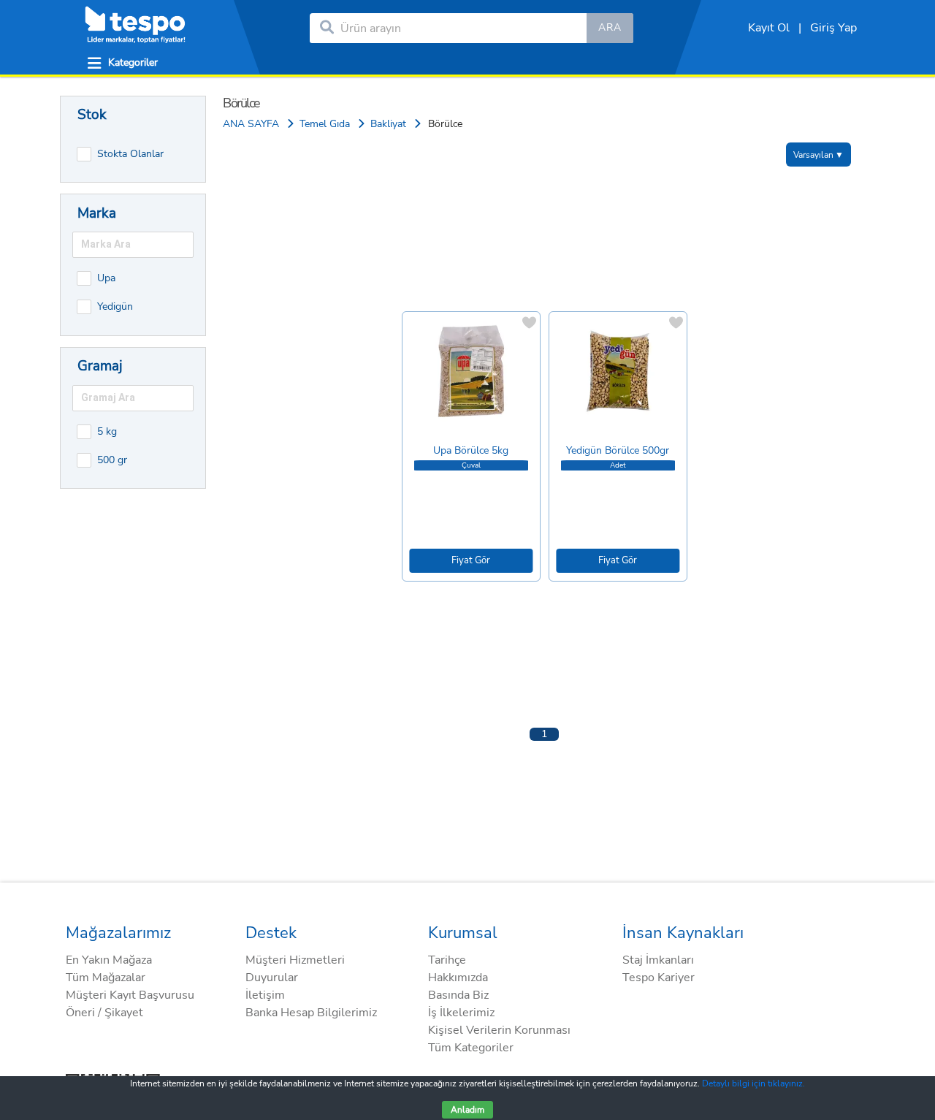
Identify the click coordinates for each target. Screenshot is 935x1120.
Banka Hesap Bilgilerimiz (311, 1013)
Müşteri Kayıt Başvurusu (130, 995)
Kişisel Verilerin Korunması (499, 1030)
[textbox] (463, 28)
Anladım (467, 1110)
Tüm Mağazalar (105, 977)
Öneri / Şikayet (104, 1013)
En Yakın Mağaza (109, 960)
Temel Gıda (324, 124)
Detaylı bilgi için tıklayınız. (753, 1083)
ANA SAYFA (251, 124)
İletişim (265, 995)
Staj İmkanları (658, 960)
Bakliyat (388, 124)
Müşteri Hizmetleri (295, 960)
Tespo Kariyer (658, 977)
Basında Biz (458, 995)
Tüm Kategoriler (471, 1048)
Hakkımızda (458, 977)
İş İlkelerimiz (461, 1013)
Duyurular (271, 977)
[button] (610, 28)
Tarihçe (447, 960)
